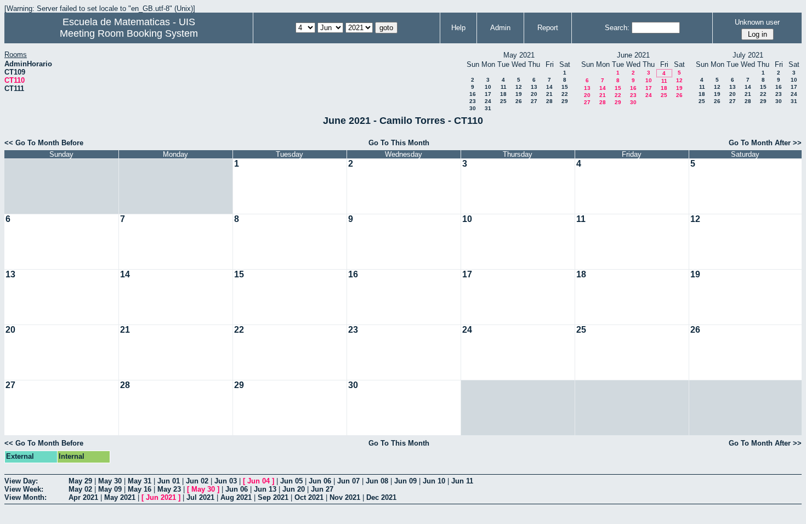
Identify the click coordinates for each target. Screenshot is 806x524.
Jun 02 (197, 481)
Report (547, 28)
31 (488, 108)
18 (503, 94)
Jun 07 (348, 481)
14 (549, 87)
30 (472, 108)
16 (472, 94)
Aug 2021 (236, 497)
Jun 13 (265, 489)
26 (518, 101)
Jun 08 (377, 481)
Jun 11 (462, 481)
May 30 (110, 481)
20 (534, 94)
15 (564, 87)
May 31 (139, 481)
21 (549, 94)
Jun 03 (225, 481)
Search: (617, 28)
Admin (500, 28)
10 (488, 87)
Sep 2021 (273, 497)
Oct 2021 (308, 497)
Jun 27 (322, 489)
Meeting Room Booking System (129, 33)
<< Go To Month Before (43, 143)
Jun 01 (168, 481)
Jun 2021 (161, 497)
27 (534, 101)
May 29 (80, 481)
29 (564, 101)
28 (549, 101)
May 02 (80, 489)
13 (534, 87)
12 (518, 87)
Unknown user (757, 22)
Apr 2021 (83, 497)
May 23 (169, 489)
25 (503, 101)
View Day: (21, 481)
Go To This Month (398, 143)
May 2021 (119, 497)
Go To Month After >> (765, 143)
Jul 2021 (200, 497)
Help (458, 28)
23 (472, 101)
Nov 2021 (345, 497)
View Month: (25, 497)
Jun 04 (258, 481)
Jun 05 (291, 481)
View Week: (23, 489)
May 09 (110, 489)
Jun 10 (434, 481)
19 (518, 94)
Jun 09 (405, 481)
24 (488, 101)
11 (504, 87)
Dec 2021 (381, 497)
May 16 (139, 489)
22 (564, 94)
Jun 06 (320, 481)
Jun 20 (293, 489)
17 (488, 94)
